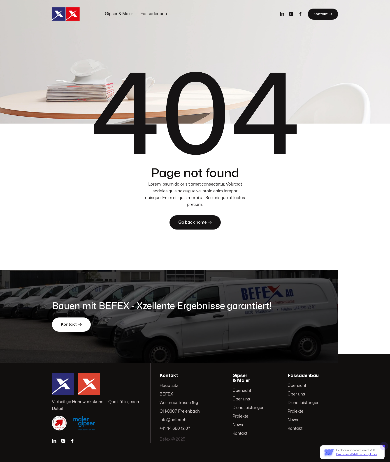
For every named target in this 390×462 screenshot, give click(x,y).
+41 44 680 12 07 (175, 428)
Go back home (195, 222)
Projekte (240, 416)
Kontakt (322, 14)
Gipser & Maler (119, 14)
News (237, 425)
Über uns (241, 399)
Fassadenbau (153, 14)
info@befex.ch (173, 420)
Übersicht (241, 391)
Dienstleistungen (248, 408)
